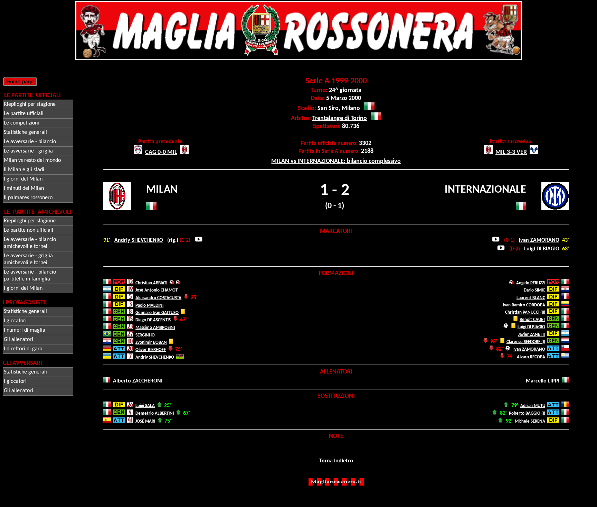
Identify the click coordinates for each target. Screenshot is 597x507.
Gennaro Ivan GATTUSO (157, 313)
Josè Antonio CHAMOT (156, 290)
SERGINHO (145, 335)
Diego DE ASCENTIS (153, 320)
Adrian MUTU (532, 406)
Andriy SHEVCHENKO (138, 240)
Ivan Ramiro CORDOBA (524, 305)
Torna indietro (336, 461)
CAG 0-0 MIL (161, 152)
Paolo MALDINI (149, 305)
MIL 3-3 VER (511, 152)
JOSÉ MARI (145, 421)
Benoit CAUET (532, 319)
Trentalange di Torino (339, 118)
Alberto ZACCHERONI (137, 381)
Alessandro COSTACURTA (158, 298)
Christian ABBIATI (151, 283)
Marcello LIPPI (542, 381)
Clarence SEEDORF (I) (525, 342)
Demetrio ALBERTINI (154, 413)
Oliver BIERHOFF (150, 350)
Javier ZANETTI (531, 334)
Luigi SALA (145, 406)
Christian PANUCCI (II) (525, 312)
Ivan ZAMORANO (539, 240)
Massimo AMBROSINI (155, 327)
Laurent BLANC (531, 298)
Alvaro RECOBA (531, 357)
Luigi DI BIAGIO (541, 249)
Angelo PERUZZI (530, 283)
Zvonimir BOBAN (151, 342)
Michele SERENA (530, 421)
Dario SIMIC (534, 290)
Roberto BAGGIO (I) (527, 413)
